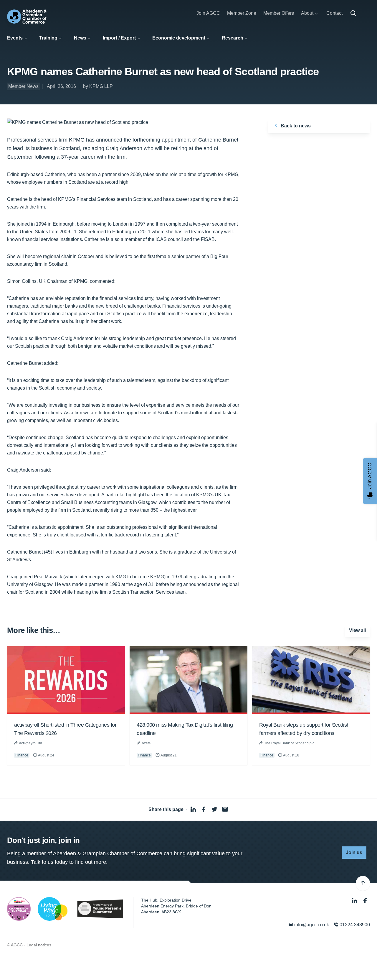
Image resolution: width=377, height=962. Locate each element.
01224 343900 (354, 924)
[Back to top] (363, 883)
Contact (334, 13)
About (307, 13)
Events (15, 37)
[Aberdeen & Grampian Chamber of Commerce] (27, 16)
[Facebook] (365, 900)
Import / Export (119, 37)
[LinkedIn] (355, 900)
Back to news (295, 125)
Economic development (178, 37)
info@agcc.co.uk (311, 924)
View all (357, 630)
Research (232, 37)
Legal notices (39, 945)
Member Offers (278, 13)
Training (48, 37)
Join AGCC (208, 13)
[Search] (353, 13)
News (80, 37)
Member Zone (241, 13)
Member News (23, 86)
